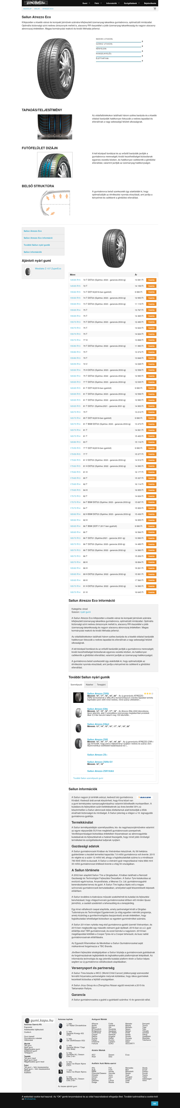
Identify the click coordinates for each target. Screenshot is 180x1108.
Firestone (95, 1041)
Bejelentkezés (150, 3)
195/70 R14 (75, 586)
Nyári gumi (28, 1047)
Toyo (144, 1029)
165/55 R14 (75, 363)
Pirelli (127, 1032)
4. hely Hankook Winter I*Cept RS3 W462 (76, 1047)
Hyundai (112, 1073)
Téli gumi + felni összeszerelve (36, 1067)
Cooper (94, 1034)
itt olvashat (30, 1098)
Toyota (145, 1075)
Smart (144, 1069)
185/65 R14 (75, 526)
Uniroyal (145, 1032)
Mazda (111, 1082)
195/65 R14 (75, 574)
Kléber (111, 1038)
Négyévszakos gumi (32, 1049)
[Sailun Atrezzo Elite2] (78, 728)
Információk (111, 3)
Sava (127, 1041)
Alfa (93, 1067)
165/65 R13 (75, 382)
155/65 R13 (75, 303)
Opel (127, 1075)
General (112, 1025)
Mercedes (129, 1067)
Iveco (111, 1076)
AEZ (93, 1054)
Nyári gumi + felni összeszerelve (37, 1069)
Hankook (112, 1034)
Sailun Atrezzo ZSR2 (98, 693)
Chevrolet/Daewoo (99, 1073)
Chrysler (95, 1075)
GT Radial (113, 1032)
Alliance (95, 1023)
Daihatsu (95, 1080)
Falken (94, 1040)
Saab (127, 1080)
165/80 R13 (75, 442)
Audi (93, 1069)
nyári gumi (85, 612)
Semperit (146, 1023)
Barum (94, 1027)
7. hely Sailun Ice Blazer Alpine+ (77, 1071)
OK (154, 1103)
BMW (94, 1071)
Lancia (111, 1080)
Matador (128, 1023)
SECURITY (130, 1043)
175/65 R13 (75, 478)
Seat (127, 1082)
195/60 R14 (75, 568)
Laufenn (112, 1041)
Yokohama (146, 1040)
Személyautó (76, 684)
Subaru (145, 1071)
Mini (127, 1069)
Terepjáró (101, 684)
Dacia (94, 1078)
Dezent (111, 1054)
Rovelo (128, 1036)
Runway (128, 1038)
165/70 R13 (75, 412)
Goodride (112, 1029)
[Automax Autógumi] (29, 3)
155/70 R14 (75, 340)
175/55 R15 (75, 448)
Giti (110, 1027)
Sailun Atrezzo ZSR (97, 739)
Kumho (111, 1040)
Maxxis (128, 1025)
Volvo (144, 1080)
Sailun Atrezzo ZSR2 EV (100, 761)
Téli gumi (28, 1045)
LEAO (111, 1043)
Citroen (94, 1076)
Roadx (127, 1034)
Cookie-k (27, 1032)
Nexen (127, 1029)
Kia (110, 1078)
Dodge (94, 1082)
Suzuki (145, 1073)
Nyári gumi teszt (30, 1060)
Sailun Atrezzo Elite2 (98, 724)
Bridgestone (96, 1031)
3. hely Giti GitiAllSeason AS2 (76, 1039)
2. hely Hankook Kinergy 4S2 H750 (75, 1033)
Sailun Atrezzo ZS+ (97, 754)
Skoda (144, 1067)
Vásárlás (151, 280)
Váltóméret (28, 1040)
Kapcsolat (28, 1027)
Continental (96, 1032)
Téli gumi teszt (30, 1058)
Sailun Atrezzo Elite (97, 708)
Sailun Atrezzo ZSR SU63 (100, 771)
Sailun (127, 1040)
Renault (128, 1078)
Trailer (144, 1076)
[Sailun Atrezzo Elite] (78, 712)
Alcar (94, 1056)
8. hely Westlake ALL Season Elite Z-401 (75, 1078)
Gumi (85, 3)
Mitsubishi (129, 1071)
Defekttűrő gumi (30, 1051)
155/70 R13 (75, 321)
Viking (144, 1034)
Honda (111, 1071)
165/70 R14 (75, 418)
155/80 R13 (75, 345)
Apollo (94, 1025)
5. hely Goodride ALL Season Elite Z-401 (75, 1054)
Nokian (128, 1031)
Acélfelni (27, 1072)
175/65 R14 (75, 484)
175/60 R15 (75, 460)
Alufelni (27, 1070)
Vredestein (146, 1036)
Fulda (111, 1023)
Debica (94, 1036)
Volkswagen (147, 1078)
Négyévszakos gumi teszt (34, 1061)
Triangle (145, 1031)
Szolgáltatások (130, 3)
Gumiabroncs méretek (33, 1038)
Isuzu (111, 1075)
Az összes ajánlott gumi (67, 1086)
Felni (97, 3)
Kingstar (112, 1036)
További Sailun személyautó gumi (88, 778)
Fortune (95, 1043)
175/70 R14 (75, 502)
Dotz (110, 1056)
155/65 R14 (75, 310)
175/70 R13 (75, 496)
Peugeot (128, 1076)
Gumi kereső (29, 1036)
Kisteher (89, 684)
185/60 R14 (75, 514)
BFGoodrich (96, 1029)
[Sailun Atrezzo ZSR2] (78, 697)
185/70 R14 (75, 562)
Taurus (145, 1025)
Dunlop (94, 1038)
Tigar (144, 1027)
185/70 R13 (75, 538)
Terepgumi (28, 1052)
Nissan (128, 1073)
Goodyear (112, 1031)
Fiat (110, 1067)
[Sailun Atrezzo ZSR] (78, 743)
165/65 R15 (75, 388)
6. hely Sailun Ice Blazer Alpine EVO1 (76, 1063)
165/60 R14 (75, 370)
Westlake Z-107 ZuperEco (48, 268)
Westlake (146, 1038)
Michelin (128, 1027)
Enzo (127, 1054)
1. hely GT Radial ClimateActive (76, 1024)
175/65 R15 (75, 490)
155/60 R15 (75, 291)
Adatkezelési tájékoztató (34, 1029)
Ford (110, 1069)
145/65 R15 (75, 279)
